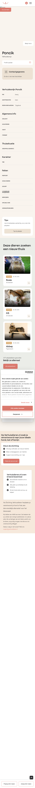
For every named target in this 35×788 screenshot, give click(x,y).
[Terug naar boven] (31, 777)
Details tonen (25, 402)
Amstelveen (9, 315)
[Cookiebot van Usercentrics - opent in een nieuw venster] (25, 372)
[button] (26, 3)
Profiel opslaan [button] (8, 62)
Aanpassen (16, 414)
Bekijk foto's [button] (28, 43)
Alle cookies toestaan (17, 408)
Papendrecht (9, 349)
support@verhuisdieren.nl (10, 529)
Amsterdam (9, 282)
